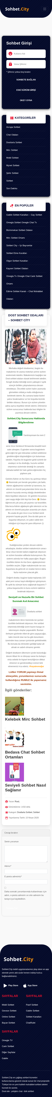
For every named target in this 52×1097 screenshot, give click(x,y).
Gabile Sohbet (32, 1011)
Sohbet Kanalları (34, 1017)
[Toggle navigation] (44, 8)
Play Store (13, 985)
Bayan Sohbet (8, 1023)
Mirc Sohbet (12, 150)
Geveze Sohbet (9, 1011)
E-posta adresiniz (13, 876)
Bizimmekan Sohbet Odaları (19, 230)
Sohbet (9, 181)
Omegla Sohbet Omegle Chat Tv (21, 222)
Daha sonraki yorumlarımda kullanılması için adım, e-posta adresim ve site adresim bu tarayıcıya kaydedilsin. (25, 895)
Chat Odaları (12, 135)
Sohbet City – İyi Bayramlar (19, 245)
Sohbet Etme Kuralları (16, 253)
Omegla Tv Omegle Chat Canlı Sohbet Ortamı (24, 280)
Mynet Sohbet (12, 165)
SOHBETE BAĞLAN (26, 80)
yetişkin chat (16, 1091)
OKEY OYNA (26, 100)
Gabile (5, 1058)
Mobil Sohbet (12, 158)
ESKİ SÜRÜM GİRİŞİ (26, 90)
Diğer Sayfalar (8, 1052)
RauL (17, 801)
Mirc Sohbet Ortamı (15, 238)
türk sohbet (29, 1091)
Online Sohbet (8, 1017)
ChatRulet (30, 1023)
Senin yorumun (11, 841)
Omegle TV (7, 1040)
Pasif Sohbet (32, 1005)
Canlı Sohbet (8, 1046)
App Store (32, 985)
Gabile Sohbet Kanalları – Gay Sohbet (24, 215)
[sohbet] (16, 9)
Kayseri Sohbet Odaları (17, 268)
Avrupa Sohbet (13, 127)
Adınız (7, 866)
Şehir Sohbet (12, 173)
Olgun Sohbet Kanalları (17, 261)
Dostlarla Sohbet (14, 142)
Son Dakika (11, 188)
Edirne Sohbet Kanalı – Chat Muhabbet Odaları (24, 295)
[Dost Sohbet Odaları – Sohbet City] (26, 348)
